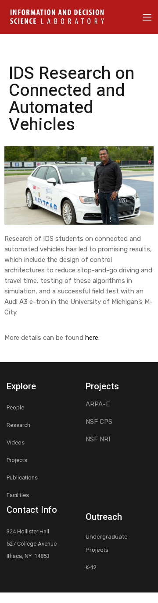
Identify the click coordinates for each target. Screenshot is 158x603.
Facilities (18, 495)
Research (18, 425)
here (91, 338)
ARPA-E (98, 404)
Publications (22, 477)
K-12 (91, 567)
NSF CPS (99, 422)
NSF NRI (98, 439)
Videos (16, 442)
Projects (17, 460)
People (15, 407)
